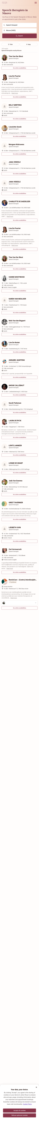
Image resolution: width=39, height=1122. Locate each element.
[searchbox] (19, 25)
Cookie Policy (27, 1104)
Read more (15, 93)
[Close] (36, 1087)
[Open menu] (35, 3)
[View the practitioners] (19, 602)
